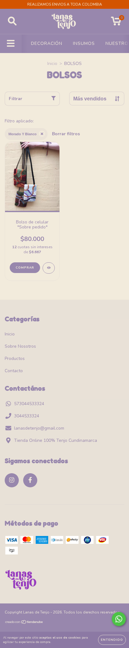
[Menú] (11, 43)
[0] (116, 23)
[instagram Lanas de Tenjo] (12, 480)
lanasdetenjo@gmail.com (39, 428)
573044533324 (29, 404)
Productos (15, 358)
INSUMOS (84, 43)
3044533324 (26, 416)
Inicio (52, 64)
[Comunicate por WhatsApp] (119, 619)
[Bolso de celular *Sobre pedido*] (49, 268)
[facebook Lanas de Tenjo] (30, 480)
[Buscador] (12, 21)
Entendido (112, 640)
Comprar (25, 267)
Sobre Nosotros (20, 346)
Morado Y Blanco (22, 134)
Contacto (14, 371)
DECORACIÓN (46, 43)
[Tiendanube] (24, 622)
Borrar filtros (66, 134)
